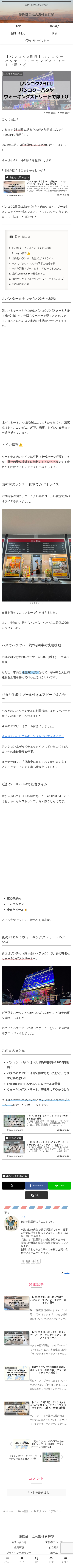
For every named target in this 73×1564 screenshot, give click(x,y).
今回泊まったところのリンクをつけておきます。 (33, 736)
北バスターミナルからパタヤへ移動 (31, 248)
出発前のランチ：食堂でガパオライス (33, 258)
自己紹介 (54, 1547)
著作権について (54, 1542)
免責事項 (19, 1547)
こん (23, 1216)
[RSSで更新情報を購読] (38, 1261)
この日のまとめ (20, 283)
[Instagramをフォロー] (28, 1261)
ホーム (54, 1552)
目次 (18, 236)
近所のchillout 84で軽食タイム (28, 273)
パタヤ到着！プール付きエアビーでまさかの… (38, 268)
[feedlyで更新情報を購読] (33, 1261)
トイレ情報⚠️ (22, 253)
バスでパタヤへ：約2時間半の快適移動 (33, 263)
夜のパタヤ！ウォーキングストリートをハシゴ (38, 278)
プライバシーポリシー (19, 1552)
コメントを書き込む (36, 1492)
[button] (36, 1195)
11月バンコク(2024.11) (17, 1176)
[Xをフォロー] (23, 1261)
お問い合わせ (19, 1542)
